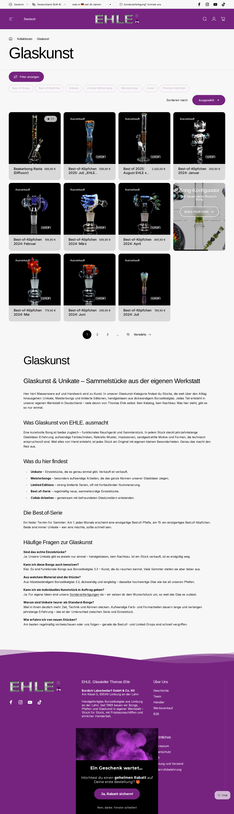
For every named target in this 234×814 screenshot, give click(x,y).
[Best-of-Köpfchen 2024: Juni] (90, 279)
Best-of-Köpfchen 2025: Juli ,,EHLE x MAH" (83, 173)
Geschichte (161, 690)
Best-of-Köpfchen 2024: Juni (83, 312)
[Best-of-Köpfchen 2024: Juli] (144, 279)
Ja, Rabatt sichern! (117, 794)
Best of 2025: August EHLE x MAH (135, 173)
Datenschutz (162, 752)
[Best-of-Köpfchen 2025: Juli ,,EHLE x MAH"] (90, 138)
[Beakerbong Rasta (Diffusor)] (35, 138)
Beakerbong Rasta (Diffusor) (28, 171)
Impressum (161, 746)
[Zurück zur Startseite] (10, 39)
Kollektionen (24, 39)
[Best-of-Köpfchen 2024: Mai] (35, 279)
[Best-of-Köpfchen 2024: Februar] (35, 209)
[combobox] (19, 4)
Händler (159, 702)
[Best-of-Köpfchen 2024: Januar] (199, 138)
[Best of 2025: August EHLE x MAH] (144, 138)
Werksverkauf (163, 708)
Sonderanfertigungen (84, 594)
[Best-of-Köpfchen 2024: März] (90, 209)
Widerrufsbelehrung (167, 769)
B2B (156, 714)
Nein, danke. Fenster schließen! (117, 807)
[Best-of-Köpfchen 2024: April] (144, 209)
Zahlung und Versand (168, 763)
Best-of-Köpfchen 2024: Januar (192, 171)
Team (157, 696)
